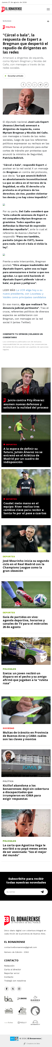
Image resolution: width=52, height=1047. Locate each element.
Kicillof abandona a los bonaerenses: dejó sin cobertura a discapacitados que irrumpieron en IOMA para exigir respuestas (26, 792)
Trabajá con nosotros (15, 980)
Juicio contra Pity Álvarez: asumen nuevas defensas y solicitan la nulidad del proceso (25, 403)
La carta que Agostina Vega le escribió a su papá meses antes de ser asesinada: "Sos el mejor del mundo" (25, 850)
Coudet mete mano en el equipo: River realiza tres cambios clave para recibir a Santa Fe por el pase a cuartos (24, 508)
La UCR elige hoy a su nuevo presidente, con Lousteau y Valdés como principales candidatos (24, 294)
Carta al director (12, 969)
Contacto (8, 977)
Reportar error (12, 973)
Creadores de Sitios (33, 1043)
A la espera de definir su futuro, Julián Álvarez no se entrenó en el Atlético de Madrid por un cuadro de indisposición (22, 455)
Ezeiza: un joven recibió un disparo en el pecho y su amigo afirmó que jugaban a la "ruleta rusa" (25, 678)
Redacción (9, 966)
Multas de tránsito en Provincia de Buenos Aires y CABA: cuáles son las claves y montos (25, 736)
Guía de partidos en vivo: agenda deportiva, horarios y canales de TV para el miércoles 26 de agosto (25, 622)
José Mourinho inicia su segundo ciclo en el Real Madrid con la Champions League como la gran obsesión (26, 566)
